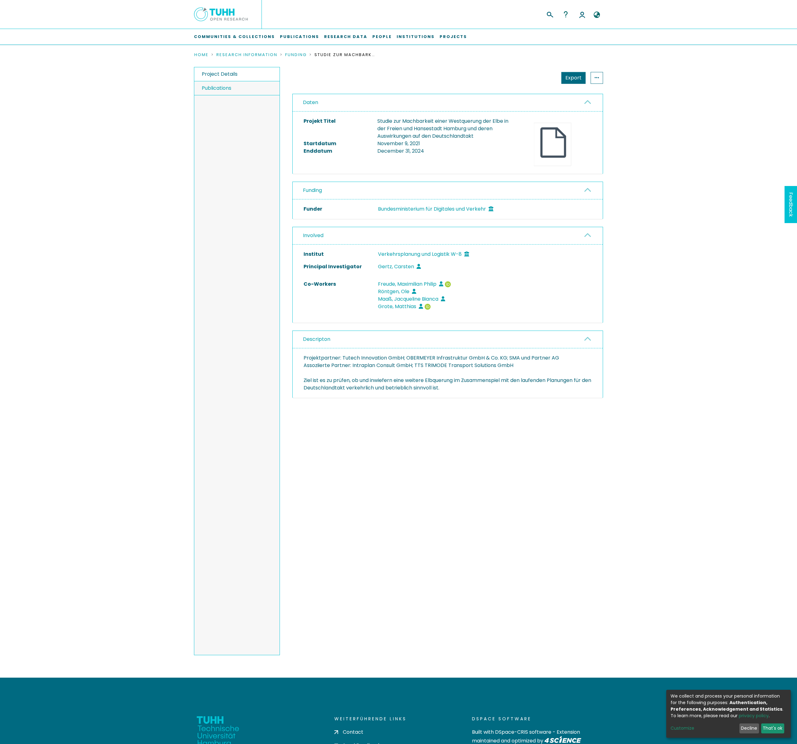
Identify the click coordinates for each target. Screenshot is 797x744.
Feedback (791, 204)
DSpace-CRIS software (523, 732)
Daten (310, 102)
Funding (296, 55)
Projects (453, 37)
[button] (597, 15)
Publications (299, 37)
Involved (313, 235)
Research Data (345, 37)
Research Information (246, 55)
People (382, 37)
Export (573, 77)
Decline (749, 728)
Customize (682, 728)
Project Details (220, 74)
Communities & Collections (234, 37)
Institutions (416, 37)
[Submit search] (550, 13)
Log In (582, 14)
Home (201, 55)
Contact (353, 732)
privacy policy (754, 716)
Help (565, 14)
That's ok (772, 728)
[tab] (448, 103)
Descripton (316, 339)
